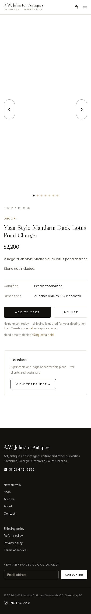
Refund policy (13, 535)
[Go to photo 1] (34, 195)
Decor (24, 208)
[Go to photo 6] (53, 195)
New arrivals (12, 485)
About (8, 506)
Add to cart (27, 312)
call (31, 328)
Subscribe (74, 574)
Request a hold (43, 335)
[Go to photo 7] (57, 195)
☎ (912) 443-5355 (19, 469)
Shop (8, 208)
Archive (9, 499)
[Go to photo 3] (41, 195)
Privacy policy (13, 543)
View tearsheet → (33, 384)
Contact (9, 513)
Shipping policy (14, 528)
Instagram (20, 603)
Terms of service (15, 550)
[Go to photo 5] (49, 195)
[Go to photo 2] (37, 195)
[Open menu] (85, 7)
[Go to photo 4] (45, 195)
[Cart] (76, 7)
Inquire (70, 312)
